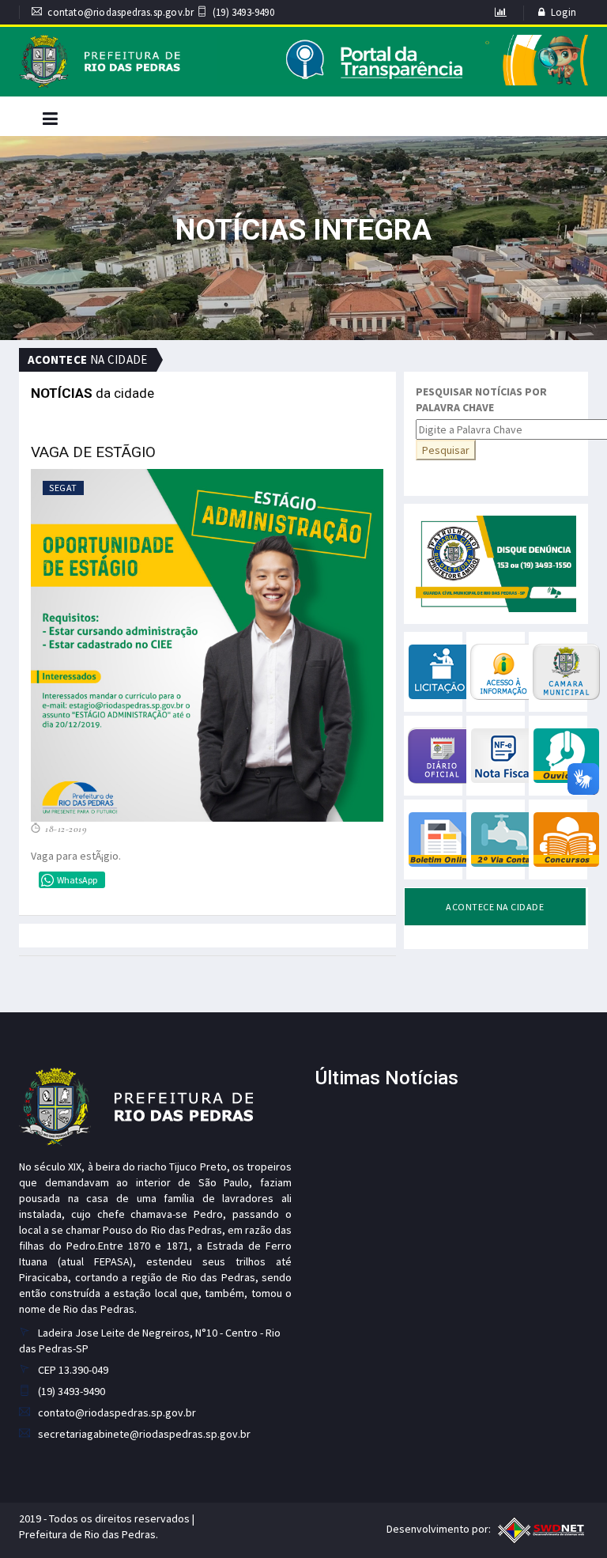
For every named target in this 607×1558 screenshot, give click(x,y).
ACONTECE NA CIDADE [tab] (495, 907)
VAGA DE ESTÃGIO (93, 452)
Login (563, 12)
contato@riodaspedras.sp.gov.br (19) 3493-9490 (160, 12)
